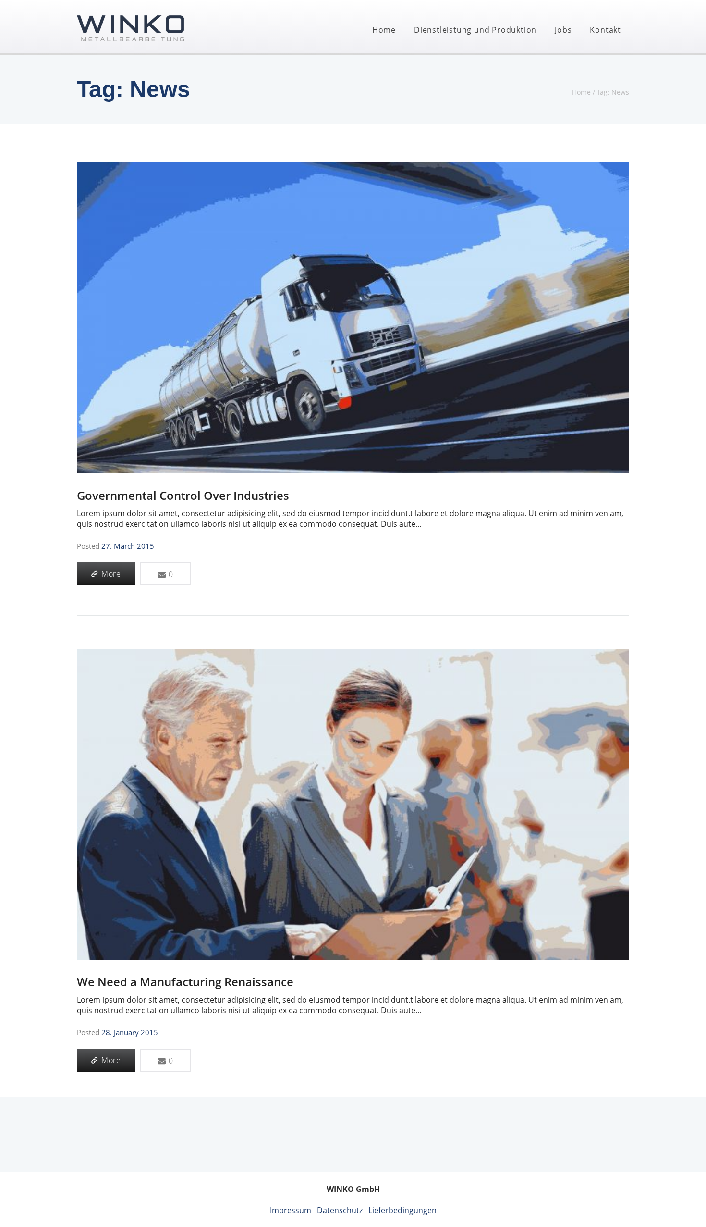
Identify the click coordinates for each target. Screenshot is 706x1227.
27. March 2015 (127, 546)
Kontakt (605, 30)
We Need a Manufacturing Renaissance (185, 982)
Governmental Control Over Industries (183, 495)
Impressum (290, 1210)
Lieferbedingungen (402, 1210)
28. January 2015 (129, 1032)
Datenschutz (340, 1210)
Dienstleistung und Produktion (475, 30)
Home (384, 30)
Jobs (563, 30)
